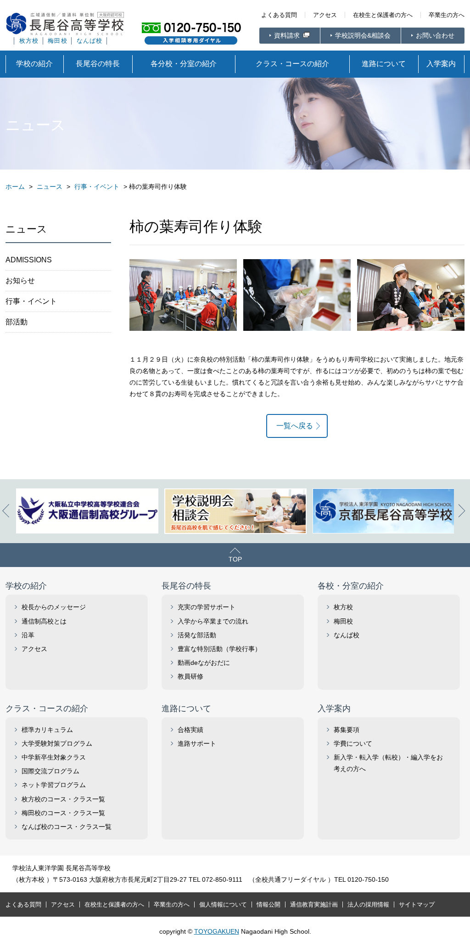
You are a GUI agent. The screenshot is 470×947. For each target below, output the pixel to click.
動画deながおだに (204, 662)
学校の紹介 (34, 64)
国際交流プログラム (50, 771)
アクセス (325, 14)
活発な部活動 (197, 635)
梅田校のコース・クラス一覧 (63, 813)
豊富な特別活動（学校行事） (219, 648)
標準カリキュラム (47, 729)
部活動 (17, 322)
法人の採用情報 (368, 904)
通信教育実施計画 (314, 904)
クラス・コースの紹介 (292, 64)
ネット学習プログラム (54, 784)
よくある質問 (279, 14)
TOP (235, 559)
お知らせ (20, 280)
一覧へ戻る (294, 426)
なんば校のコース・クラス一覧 (67, 826)
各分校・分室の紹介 (184, 64)
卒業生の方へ (446, 14)
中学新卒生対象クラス (54, 757)
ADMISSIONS (29, 260)
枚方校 (29, 41)
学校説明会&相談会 (363, 35)
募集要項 (346, 729)
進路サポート (197, 743)
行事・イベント (31, 301)
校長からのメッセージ (54, 607)
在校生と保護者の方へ (383, 14)
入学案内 (441, 64)
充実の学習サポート (206, 607)
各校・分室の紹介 (351, 585)
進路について (384, 64)
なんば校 (90, 41)
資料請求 (288, 35)
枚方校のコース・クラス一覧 (63, 799)
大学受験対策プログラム (57, 743)
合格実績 (190, 729)
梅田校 (57, 41)
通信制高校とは (44, 621)
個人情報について (223, 904)
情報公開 (268, 904)
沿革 (28, 635)
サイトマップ (417, 904)
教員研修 (190, 676)
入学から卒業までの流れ (213, 621)
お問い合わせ (435, 35)
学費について (353, 743)
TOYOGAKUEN (216, 931)
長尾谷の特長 (98, 64)
